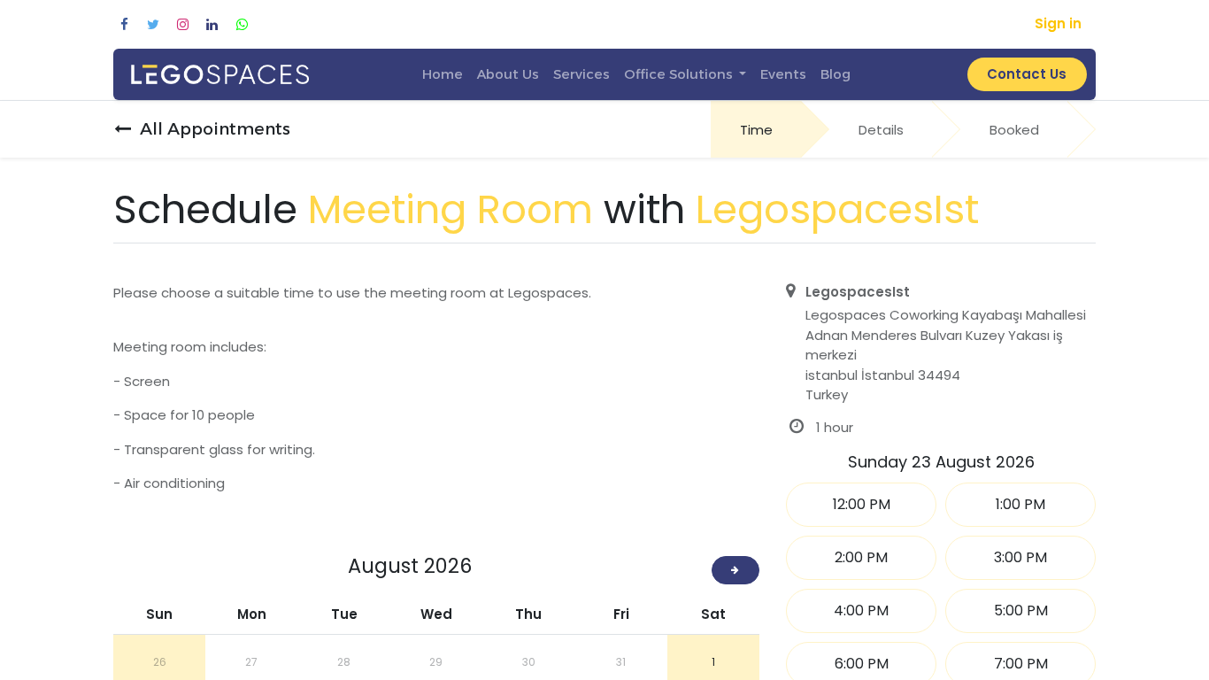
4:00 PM (861, 610)
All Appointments (215, 129)
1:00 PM (1020, 504)
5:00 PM (1021, 610)
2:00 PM (861, 557)
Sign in (1058, 23)
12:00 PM (861, 504)
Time (756, 129)
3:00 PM (1020, 557)
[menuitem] (442, 75)
